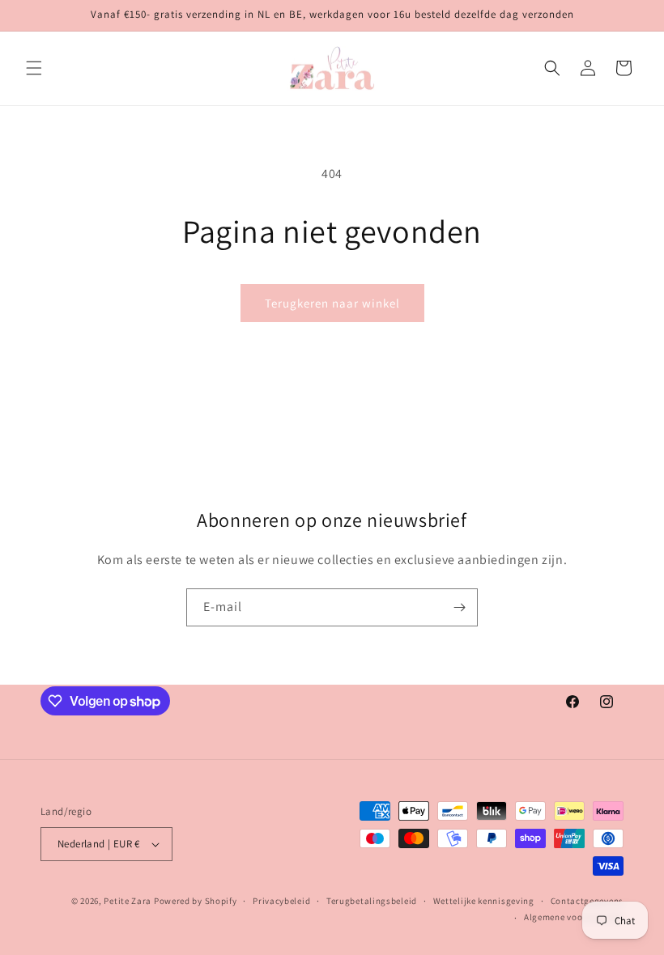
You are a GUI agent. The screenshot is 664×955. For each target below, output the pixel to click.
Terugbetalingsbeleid (371, 900)
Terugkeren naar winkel (332, 303)
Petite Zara (127, 900)
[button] (34, 68)
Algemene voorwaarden (574, 917)
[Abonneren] (459, 607)
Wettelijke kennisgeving (483, 900)
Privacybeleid (281, 900)
